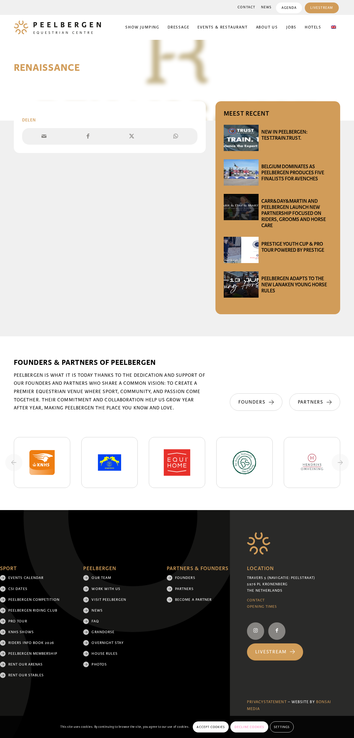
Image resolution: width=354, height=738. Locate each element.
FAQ (95, 621)
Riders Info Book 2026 (31, 643)
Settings (282, 727)
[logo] (57, 27)
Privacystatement (267, 702)
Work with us (106, 589)
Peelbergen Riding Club (32, 610)
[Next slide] (340, 462)
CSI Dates (17, 589)
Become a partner (193, 599)
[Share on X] (131, 136)
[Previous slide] (13, 462)
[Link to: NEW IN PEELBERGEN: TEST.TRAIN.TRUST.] (241, 138)
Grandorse (103, 632)
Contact (247, 7)
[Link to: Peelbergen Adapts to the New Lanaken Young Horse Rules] (241, 284)
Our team (101, 578)
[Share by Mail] (44, 136)
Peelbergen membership (32, 653)
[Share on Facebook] (88, 136)
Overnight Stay (107, 643)
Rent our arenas (25, 664)
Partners (184, 589)
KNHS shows (21, 632)
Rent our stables (26, 675)
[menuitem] (246, 7)
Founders (185, 578)
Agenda (289, 8)
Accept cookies (211, 727)
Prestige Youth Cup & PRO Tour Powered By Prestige (292, 247)
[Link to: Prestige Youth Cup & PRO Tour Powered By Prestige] (241, 250)
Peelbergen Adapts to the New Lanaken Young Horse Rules (294, 285)
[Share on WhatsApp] (175, 136)
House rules (105, 653)
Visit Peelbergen (109, 599)
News (266, 7)
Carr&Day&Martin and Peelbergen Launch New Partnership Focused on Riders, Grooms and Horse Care (293, 213)
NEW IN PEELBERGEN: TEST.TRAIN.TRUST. (284, 135)
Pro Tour (17, 621)
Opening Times (262, 606)
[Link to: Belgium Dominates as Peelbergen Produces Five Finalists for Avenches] (241, 172)
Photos (99, 664)
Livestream (321, 8)
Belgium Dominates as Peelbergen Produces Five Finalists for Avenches (292, 172)
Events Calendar (25, 578)
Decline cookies (249, 727)
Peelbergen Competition (33, 599)
